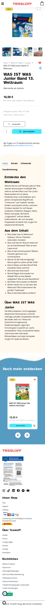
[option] (22, 25)
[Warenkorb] (42, 3)
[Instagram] (3, 490)
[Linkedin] (13, 490)
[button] (34, 425)
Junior (28, 63)
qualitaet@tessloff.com (23, 145)
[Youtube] (28, 490)
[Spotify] (23, 490)
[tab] (5, 163)
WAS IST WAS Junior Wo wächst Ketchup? (19, 404)
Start (5, 63)
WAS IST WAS (16, 63)
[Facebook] (18, 490)
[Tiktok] (8, 490)
